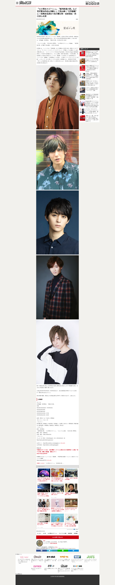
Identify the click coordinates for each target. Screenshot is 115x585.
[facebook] (41, 551)
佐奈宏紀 (70, 533)
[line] (63, 551)
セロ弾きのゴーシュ (52, 533)
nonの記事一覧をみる (57, 537)
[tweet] (49, 551)
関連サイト (19, 554)
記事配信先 (19, 573)
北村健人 (76, 533)
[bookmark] (73, 551)
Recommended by (70, 529)
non (77, 19)
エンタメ (39, 533)
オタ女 (44, 533)
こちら (56, 547)
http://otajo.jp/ (53, 543)
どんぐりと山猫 (62, 533)
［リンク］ (62, 443)
